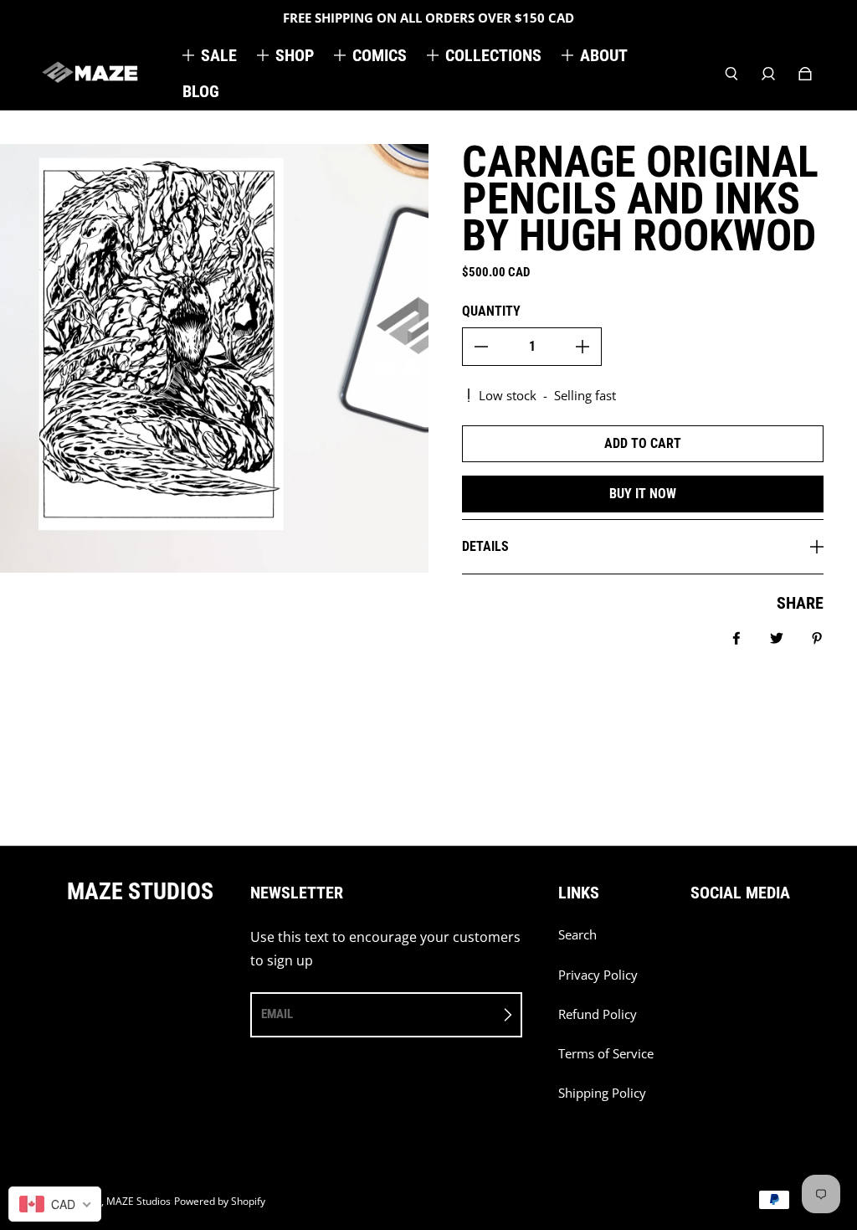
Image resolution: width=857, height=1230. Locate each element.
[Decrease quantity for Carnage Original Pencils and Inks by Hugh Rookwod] (481, 346)
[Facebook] (695, 943)
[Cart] (805, 73)
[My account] (768, 73)
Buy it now (642, 494)
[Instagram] (732, 943)
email (277, 1014)
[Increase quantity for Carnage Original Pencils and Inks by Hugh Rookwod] (582, 346)
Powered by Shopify (219, 1201)
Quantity (491, 311)
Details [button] (485, 546)
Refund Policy (597, 1014)
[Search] (731, 73)
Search (577, 935)
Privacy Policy (598, 975)
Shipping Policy (602, 1093)
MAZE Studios (138, 1201)
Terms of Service (606, 1054)
